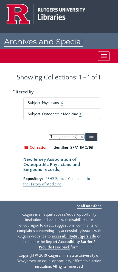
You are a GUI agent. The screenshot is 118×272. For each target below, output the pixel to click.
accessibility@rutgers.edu (74, 236)
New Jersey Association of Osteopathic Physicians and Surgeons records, (51, 164)
